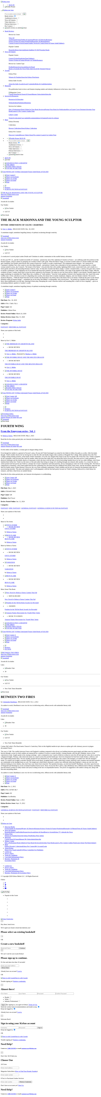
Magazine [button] (8, 86)
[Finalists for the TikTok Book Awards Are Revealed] (22, 603)
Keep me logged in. (7, 1009)
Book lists (18, 50)
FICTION (8, 649)
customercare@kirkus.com (28, 1048)
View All (11, 38)
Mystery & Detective (39, 40)
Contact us (8, 852)
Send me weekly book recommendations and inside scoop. (19, 1007)
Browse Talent (24, 135)
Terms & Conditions (11, 855)
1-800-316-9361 (11, 1048)
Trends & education (15, 118)
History (47, 41)
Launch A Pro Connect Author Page (23, 111)
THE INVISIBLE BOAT (13, 377)
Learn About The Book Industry (86, 843)
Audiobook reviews (11, 18)
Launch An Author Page (48, 135)
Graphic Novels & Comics (36, 43)
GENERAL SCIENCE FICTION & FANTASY (52, 508)
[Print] (7, 182)
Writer (7, 999)
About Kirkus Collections (29, 128)
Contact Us (8, 866)
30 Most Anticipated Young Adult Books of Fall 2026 (31, 172)
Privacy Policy (9, 853)
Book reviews (9, 16)
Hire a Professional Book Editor (15, 843)
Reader (7, 997)
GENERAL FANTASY (28, 508)
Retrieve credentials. (19, 981)
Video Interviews (10, 22)
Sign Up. (21, 1085)
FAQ (22, 850)
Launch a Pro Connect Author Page (65, 843)
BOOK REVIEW (14, 527)
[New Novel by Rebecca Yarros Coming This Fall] (21, 592)
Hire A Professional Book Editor (19, 109)
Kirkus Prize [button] (9, 834)
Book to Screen (13, 69)
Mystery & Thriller (31, 60)
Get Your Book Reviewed (37, 109)
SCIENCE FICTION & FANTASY (16, 189)
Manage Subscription (38, 94)
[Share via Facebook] (12, 177)
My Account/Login (41, 846)
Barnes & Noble (11, 417)
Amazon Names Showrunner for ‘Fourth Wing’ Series (21, 619)
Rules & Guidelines (41, 84)
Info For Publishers (37, 850)
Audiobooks (12, 40)
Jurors (37, 77)
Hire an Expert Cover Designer (76, 109)
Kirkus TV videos (59, 832)
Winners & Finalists (15, 77)
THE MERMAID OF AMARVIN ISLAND (19, 350)
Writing (11, 103)
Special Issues (21, 94)
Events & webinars (53, 118)
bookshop (9, 196)
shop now (4, 194)
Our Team (12, 850)
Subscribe (48, 94)
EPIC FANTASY (14, 508)
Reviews (7, 187)
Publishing (21, 103)
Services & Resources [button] (11, 96)
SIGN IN (11, 5)
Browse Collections (15, 128)
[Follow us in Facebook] (5, 883)
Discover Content (14, 135)
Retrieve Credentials (25, 1082)
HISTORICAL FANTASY (17, 327)
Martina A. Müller (31, 354)
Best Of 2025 (35, 50)
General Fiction (13, 58)
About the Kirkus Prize (28, 77)
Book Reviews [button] (9, 31)
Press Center (27, 850)
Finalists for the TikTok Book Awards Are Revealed (21, 609)
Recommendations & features (38, 118)
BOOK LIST (10, 172)
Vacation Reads (44, 50)
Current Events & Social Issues (18, 43)
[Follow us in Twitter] (5, 885)
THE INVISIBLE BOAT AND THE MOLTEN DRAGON (24, 364)
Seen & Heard (30, 67)
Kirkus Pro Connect (28, 846)
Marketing (27, 103)
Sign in (4, 1005)
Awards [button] (7, 70)
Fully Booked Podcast (43, 69)
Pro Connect (9, 26)
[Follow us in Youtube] (5, 888)
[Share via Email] (10, 180)
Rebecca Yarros (8, 436)
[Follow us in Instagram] (5, 886)
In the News (22, 69)
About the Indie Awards (16, 84)
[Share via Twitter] (11, 178)
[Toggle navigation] (1, 10)
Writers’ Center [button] (9, 841)
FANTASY (4, 327)
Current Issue (13, 94)
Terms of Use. (32, 1005)
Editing (15, 103)
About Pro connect (35, 135)
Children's (61, 43)
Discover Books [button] (10, 827)
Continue (22, 948)
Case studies (25, 118)
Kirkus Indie (17, 320)
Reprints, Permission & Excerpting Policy (12, 859)
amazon (3, 196)
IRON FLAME (9, 539)
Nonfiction (28, 41)
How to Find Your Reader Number (26, 1071)
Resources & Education (16, 99)
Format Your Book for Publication (55, 109)
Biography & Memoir (38, 41)
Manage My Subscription (27, 839)
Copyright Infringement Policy (14, 857)
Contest (18, 850)
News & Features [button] (10, 52)
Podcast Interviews (11, 24)
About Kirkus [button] (9, 848)
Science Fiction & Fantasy (17, 41)
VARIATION (9, 569)
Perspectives (17, 67)
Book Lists (14, 832)
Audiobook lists (26, 50)
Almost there (5, 968)
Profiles (11, 67)
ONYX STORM (10, 528)
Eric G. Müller (7, 229)
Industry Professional (11, 1001)
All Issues (29, 94)
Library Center (13, 114)
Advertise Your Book (47, 843)
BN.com (19, 417)
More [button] (6, 120)
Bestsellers (12, 50)
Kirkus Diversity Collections (13, 846)
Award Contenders (29, 84)
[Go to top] (5, 892)
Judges (50, 84)
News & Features (10, 20)
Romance (49, 40)
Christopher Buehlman (10, 702)
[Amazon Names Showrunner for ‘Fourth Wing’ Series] (22, 613)
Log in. (19, 971)
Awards (23, 67)
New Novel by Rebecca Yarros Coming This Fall (20, 599)
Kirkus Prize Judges (37, 836)
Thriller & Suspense (27, 40)
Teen (26, 58)
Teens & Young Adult (51, 43)
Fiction (18, 40)
